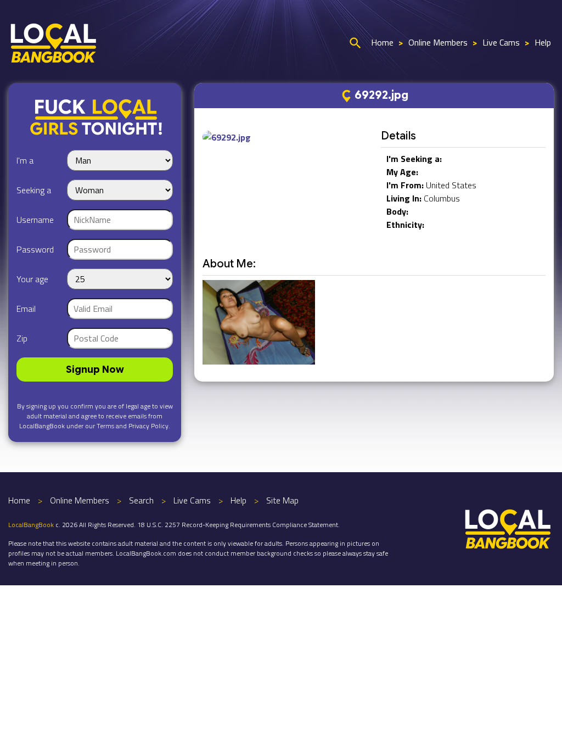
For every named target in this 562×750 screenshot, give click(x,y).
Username (35, 219)
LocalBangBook (31, 524)
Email (26, 308)
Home (382, 42)
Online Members (438, 42)
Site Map (282, 500)
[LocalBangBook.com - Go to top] (508, 527)
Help (543, 42)
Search (141, 500)
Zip (21, 338)
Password (35, 249)
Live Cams (501, 42)
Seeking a (33, 190)
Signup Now (95, 369)
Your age (32, 279)
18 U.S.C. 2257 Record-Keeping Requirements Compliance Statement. (238, 524)
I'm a (24, 160)
